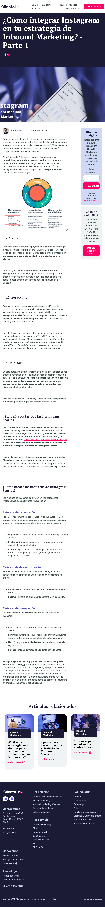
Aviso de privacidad (93, 899)
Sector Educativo (82, 819)
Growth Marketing (41, 800)
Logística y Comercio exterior (87, 815)
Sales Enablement (41, 812)
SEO (35, 843)
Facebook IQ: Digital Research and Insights (45, 439)
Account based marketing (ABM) (49, 796)
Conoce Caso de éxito (91, 251)
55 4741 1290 (8, 828)
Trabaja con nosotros (13, 859)
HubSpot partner (11, 875)
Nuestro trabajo (68, 4)
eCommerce (39, 835)
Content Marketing (42, 824)
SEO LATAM (39, 847)
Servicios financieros (83, 823)
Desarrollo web (40, 832)
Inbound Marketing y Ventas (46, 804)
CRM (35, 828)
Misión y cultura (10, 855)
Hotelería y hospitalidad (84, 812)
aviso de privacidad (91, 201)
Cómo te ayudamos (42, 4)
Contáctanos (93, 6)
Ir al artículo (14, 762)
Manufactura (79, 800)
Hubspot (36, 8)
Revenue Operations (43, 808)
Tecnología (78, 804)
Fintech (77, 796)
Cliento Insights (13, 886)
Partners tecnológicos (13, 879)
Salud (76, 808)
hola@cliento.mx (10, 832)
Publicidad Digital (41, 839)
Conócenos (71, 8)
